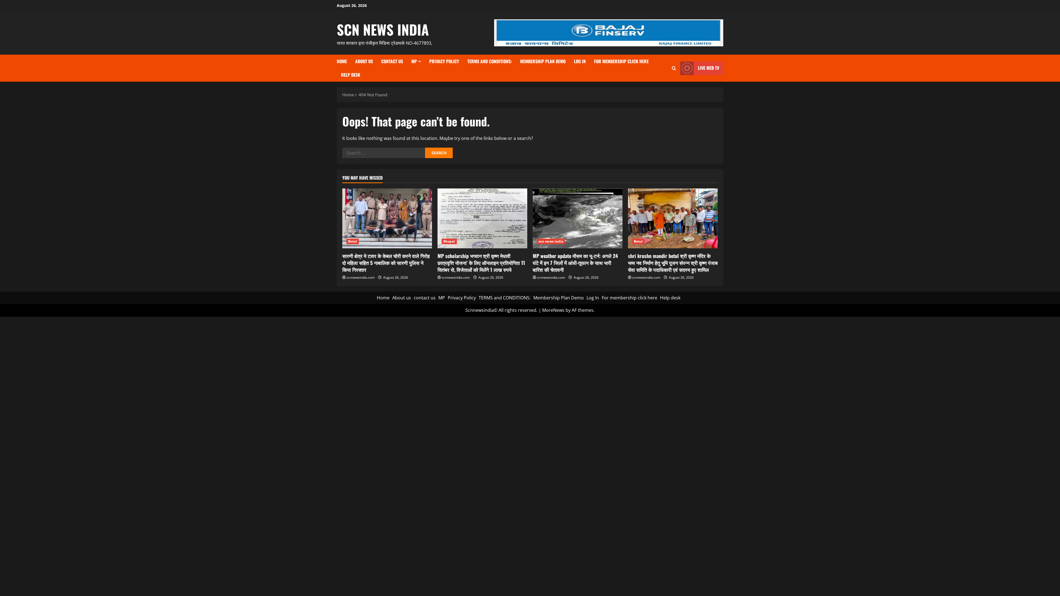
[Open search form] (674, 68)
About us (364, 61)
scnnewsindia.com (360, 277)
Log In (580, 61)
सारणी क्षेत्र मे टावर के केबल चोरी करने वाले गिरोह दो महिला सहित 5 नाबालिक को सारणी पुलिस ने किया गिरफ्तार (386, 262)
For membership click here (621, 61)
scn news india (383, 29)
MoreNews (553, 310)
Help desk (350, 74)
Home (342, 61)
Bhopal (449, 241)
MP (414, 61)
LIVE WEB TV (708, 68)
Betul (352, 241)
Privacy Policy (444, 61)
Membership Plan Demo (543, 61)
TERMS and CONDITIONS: (489, 61)
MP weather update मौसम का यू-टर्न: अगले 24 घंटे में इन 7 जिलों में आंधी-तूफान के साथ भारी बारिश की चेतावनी (575, 262)
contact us (392, 61)
